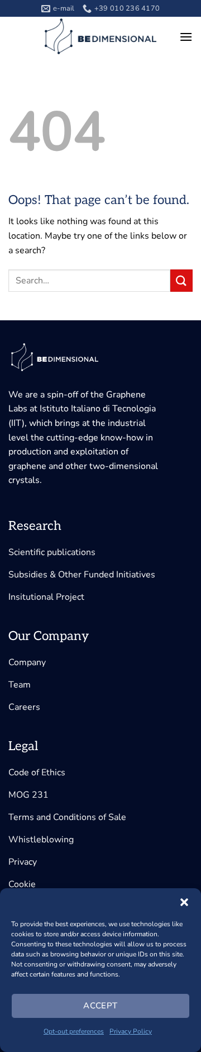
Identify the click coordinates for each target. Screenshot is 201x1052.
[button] (184, 902)
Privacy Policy (130, 1031)
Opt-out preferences (74, 1031)
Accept (100, 1005)
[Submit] (181, 280)
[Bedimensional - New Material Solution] (100, 36)
